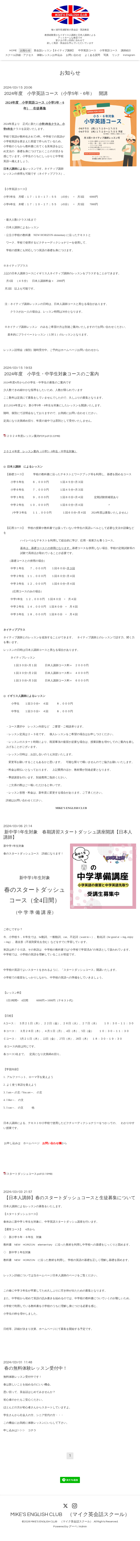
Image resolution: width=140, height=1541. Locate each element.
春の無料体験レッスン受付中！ (35, 1368)
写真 (106, 55)
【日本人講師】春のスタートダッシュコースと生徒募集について (70, 1198)
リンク (116, 55)
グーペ (73, 1526)
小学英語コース (108, 50)
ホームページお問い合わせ (77, 349)
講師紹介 (126, 50)
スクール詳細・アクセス (19, 55)
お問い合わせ (73, 55)
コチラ (32, 1430)
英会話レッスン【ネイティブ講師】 (54, 50)
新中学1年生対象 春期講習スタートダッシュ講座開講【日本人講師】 (67, 835)
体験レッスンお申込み (49, 55)
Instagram (129, 55)
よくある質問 (92, 55)
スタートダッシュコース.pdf (24, 1174)
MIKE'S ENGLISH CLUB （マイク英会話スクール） (70, 1514)
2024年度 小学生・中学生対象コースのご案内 (51, 374)
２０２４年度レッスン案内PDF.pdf (28, 436)
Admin (83, 1526)
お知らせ (25, 50)
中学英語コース (87, 50)
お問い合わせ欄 (51, 1143)
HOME (13, 50)
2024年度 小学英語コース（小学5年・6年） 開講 (56, 93)
